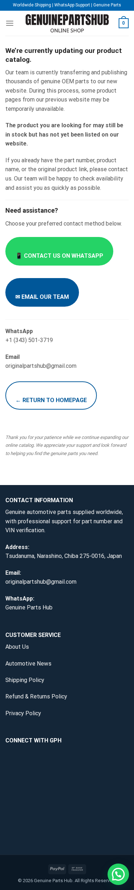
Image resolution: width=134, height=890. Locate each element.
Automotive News (28, 663)
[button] (118, 874)
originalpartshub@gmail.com (40, 581)
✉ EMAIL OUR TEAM (42, 296)
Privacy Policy (23, 713)
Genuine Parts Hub (29, 607)
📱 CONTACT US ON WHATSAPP (59, 255)
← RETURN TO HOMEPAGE (51, 400)
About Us (17, 646)
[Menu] (9, 23)
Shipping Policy (24, 680)
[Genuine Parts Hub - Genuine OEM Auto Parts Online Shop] (67, 23)
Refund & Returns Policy (36, 696)
